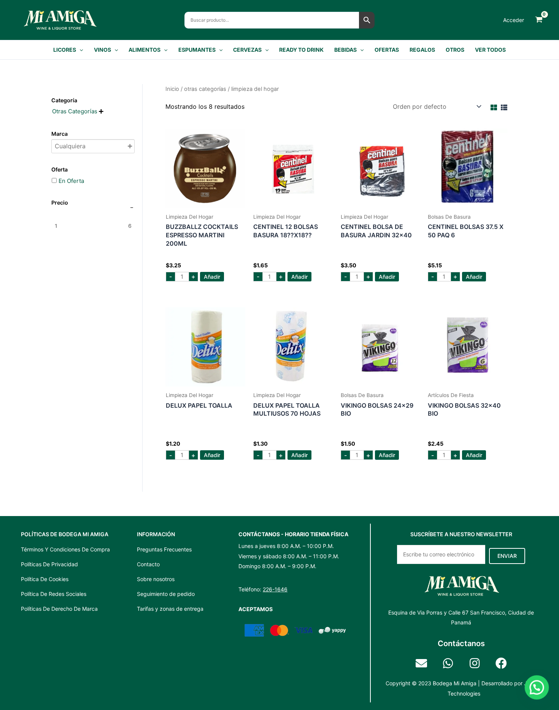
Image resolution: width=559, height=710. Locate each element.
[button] (79, 49)
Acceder (513, 20)
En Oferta (71, 180)
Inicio (172, 89)
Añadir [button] (212, 276)
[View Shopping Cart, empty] (539, 20)
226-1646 (275, 589)
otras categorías (205, 89)
